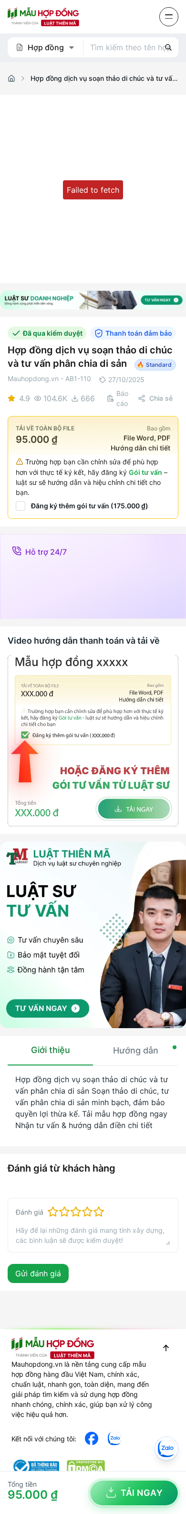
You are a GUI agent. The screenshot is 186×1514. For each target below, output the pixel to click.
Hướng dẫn (135, 1050)
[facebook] (91, 1438)
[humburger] (168, 16)
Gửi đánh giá (38, 1273)
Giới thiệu (50, 1050)
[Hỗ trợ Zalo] (166, 1448)
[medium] (114, 1438)
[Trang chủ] (11, 78)
